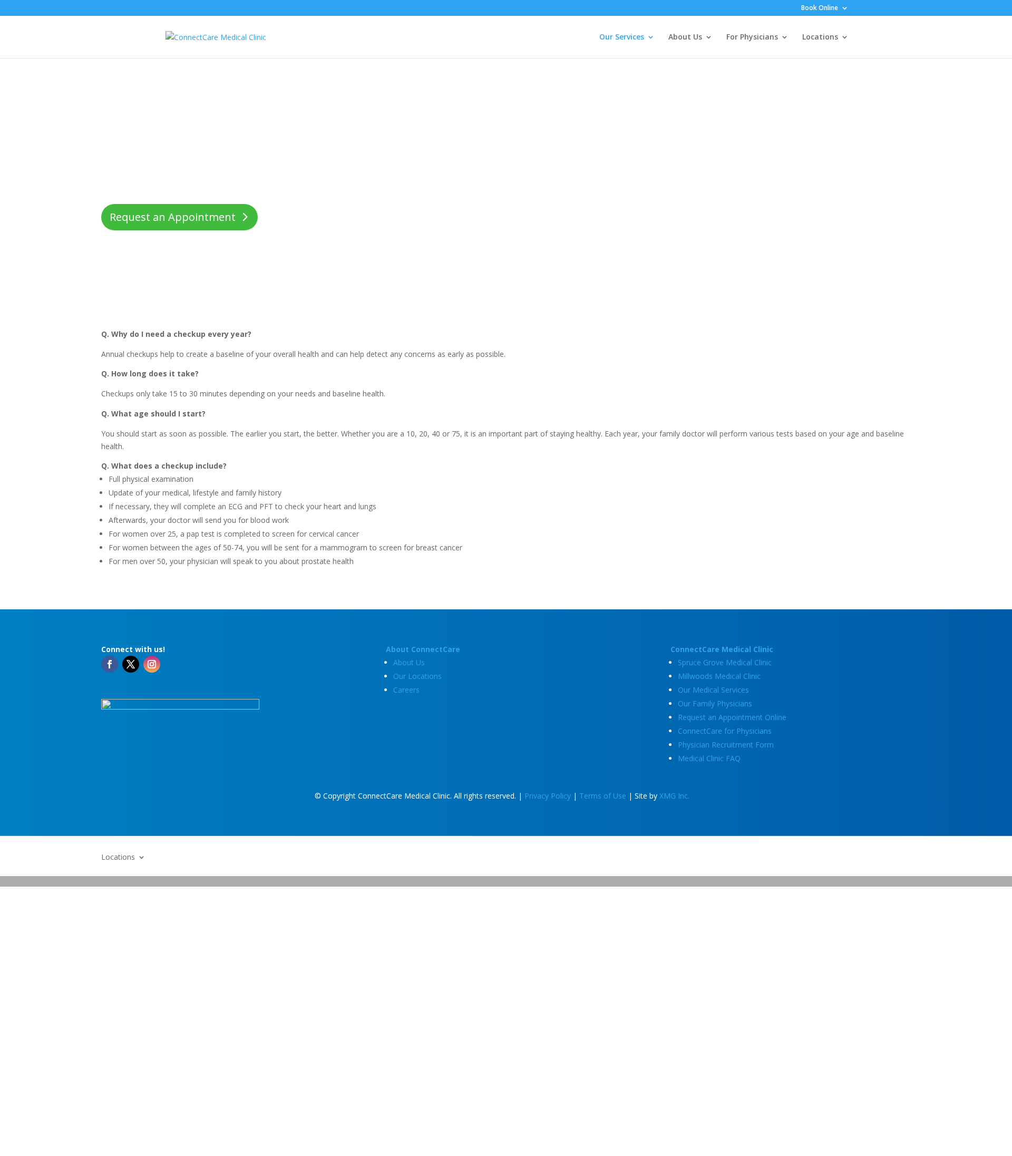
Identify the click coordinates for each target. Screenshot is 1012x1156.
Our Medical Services (713, 690)
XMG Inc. (674, 796)
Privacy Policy (547, 796)
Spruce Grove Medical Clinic (725, 662)
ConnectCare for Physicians (725, 731)
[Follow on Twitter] (130, 664)
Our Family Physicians (715, 703)
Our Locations (417, 676)
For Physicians (752, 37)
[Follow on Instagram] (151, 664)
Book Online (819, 8)
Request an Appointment (173, 217)
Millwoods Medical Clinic (719, 676)
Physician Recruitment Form (726, 745)
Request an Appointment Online (732, 717)
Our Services (621, 37)
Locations (820, 37)
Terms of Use (602, 796)
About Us (685, 37)
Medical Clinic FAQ (709, 758)
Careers (406, 690)
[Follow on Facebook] (109, 664)
